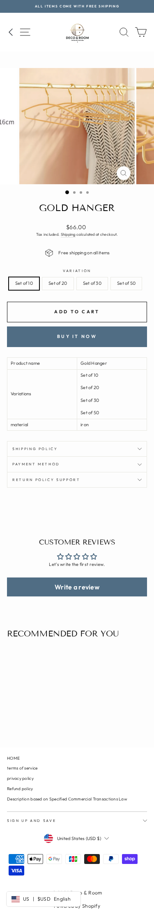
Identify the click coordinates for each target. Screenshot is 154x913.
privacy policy (20, 778)
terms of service (22, 768)
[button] (77, 586)
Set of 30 (92, 283)
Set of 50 (126, 283)
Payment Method (36, 464)
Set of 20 (57, 283)
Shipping (68, 234)
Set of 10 (24, 283)
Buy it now (77, 336)
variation (77, 270)
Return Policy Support (46, 479)
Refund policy (20, 788)
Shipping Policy (35, 448)
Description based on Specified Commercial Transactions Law (67, 799)
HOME (13, 758)
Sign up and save (31, 820)
